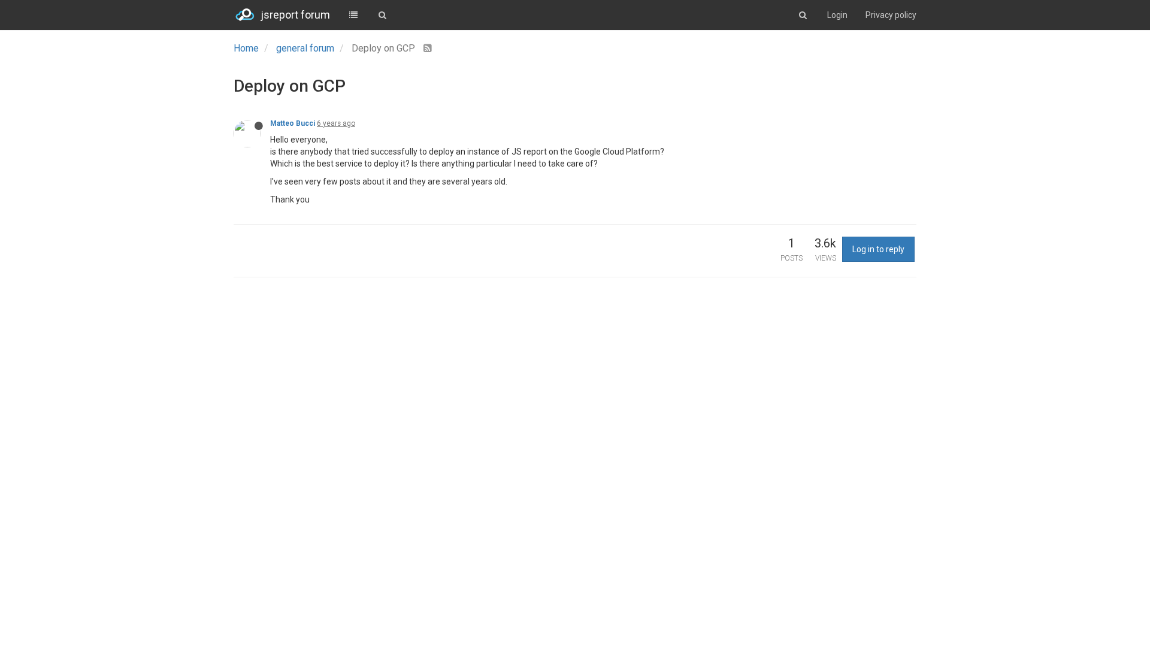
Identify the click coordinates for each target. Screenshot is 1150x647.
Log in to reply (878, 249)
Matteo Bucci (292, 123)
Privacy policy (890, 15)
